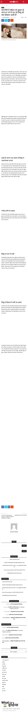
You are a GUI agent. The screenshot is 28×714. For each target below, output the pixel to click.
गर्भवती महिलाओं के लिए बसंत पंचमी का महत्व (14, 573)
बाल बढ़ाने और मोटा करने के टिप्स (21, 515)
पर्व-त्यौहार (4, 670)
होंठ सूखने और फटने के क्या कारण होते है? (17, 611)
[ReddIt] (12, 20)
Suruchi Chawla (6, 17)
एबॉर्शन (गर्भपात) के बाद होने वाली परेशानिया (15, 614)
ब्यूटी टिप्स (4, 682)
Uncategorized (5, 660)
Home (2, 5)
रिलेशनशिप (4, 684)
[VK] (9, 20)
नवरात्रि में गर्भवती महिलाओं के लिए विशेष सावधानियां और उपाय (14, 562)
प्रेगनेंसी (6, 5)
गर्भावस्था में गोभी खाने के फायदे (14, 559)
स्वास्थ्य (3, 688)
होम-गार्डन (4, 690)
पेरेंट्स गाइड (4, 674)
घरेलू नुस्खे (4, 666)
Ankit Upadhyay (6, 617)
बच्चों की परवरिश (5, 680)
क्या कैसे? (3, 664)
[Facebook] (2, 20)
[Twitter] (5, 20)
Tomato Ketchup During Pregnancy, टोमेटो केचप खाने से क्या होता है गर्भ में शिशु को (7, 517)
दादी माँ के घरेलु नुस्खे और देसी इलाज (16, 604)
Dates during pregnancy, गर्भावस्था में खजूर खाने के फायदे (14, 570)
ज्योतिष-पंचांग (4, 668)
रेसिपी (3, 686)
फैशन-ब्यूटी (4, 678)
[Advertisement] (14, 56)
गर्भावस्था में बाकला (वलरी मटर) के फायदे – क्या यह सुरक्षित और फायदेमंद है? (14, 566)
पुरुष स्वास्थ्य (4, 672)
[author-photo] (14, 529)
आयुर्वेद (3, 662)
